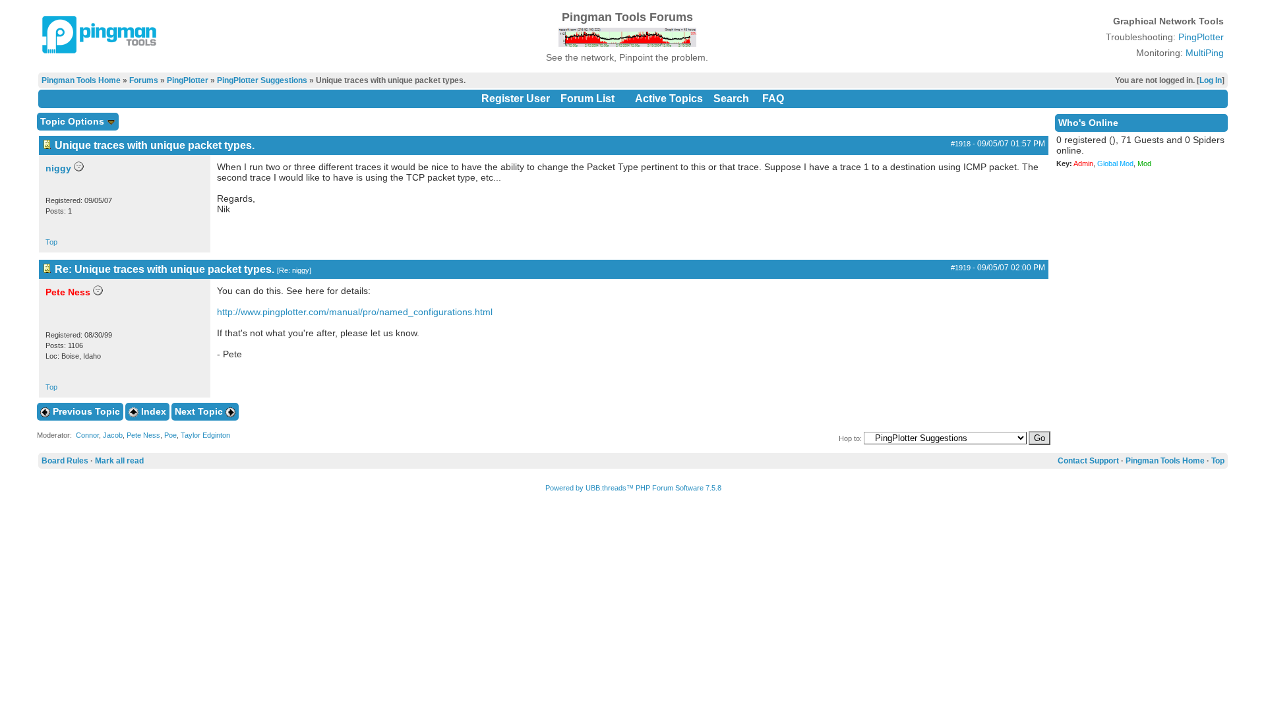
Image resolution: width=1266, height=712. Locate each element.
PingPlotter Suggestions (262, 80)
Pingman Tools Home (81, 80)
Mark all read (119, 460)
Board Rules (65, 460)
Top (51, 242)
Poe (170, 435)
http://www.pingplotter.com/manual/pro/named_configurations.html (355, 312)
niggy (58, 168)
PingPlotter (1201, 37)
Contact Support (1088, 460)
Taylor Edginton (205, 435)
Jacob (113, 435)
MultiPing (1205, 52)
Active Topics (669, 98)
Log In (1210, 80)
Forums (143, 80)
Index (152, 411)
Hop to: (850, 438)
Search (731, 98)
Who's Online (1088, 122)
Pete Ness (143, 435)
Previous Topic (85, 411)
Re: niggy (294, 270)
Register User (515, 98)
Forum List (587, 98)
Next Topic (200, 411)
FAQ (773, 98)
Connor (87, 435)
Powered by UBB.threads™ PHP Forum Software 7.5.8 (633, 488)
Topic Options (73, 121)
